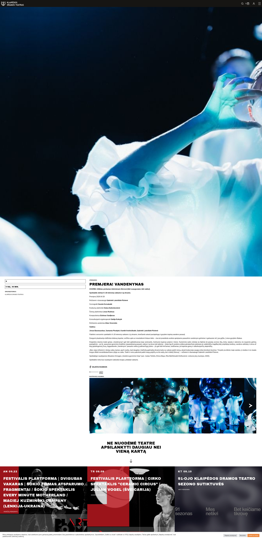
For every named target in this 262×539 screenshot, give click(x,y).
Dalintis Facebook (99, 367)
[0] (248, 3)
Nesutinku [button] (243, 535)
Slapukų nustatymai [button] (230, 535)
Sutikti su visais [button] (253, 535)
